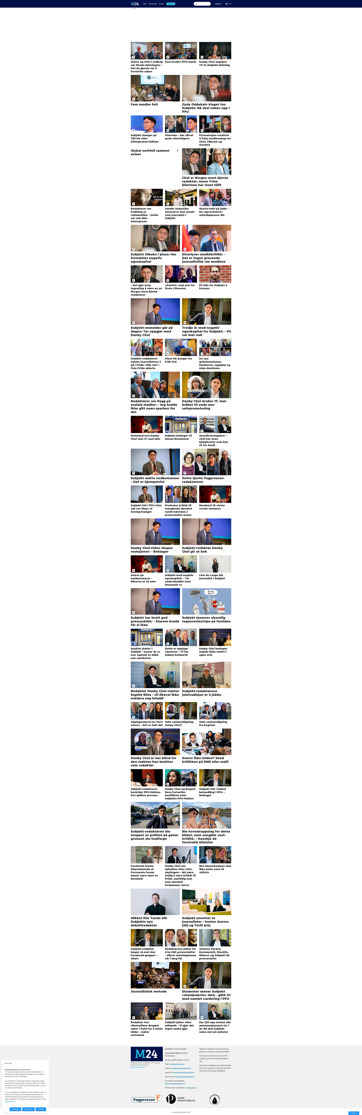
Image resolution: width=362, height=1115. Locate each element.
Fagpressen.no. (10, 1101)
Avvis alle (41, 1109)
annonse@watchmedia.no (183, 1072)
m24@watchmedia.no (185, 1077)
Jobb (145, 4)
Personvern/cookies (138, 1067)
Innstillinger (353, 1113)
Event (161, 4)
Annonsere (153, 4)
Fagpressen (191, 1088)
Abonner (171, 4)
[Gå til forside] (135, 3)
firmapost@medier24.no (175, 1084)
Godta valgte (28, 1109)
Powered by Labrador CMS (181, 1112)
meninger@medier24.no (181, 1068)
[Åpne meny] (228, 3)
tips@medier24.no (177, 1064)
